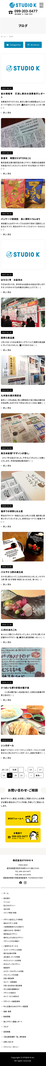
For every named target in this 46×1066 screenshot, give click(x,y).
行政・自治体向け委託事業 (13, 985)
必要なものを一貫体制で (12, 930)
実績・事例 (7, 1011)
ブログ (5, 1026)
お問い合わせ (8, 1041)
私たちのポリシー (10, 905)
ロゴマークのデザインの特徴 (13, 971)
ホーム (5, 893)
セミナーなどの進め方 (11, 996)
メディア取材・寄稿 (10, 913)
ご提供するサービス (10, 946)
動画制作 (7, 967)
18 (4, 775)
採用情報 (6, 1031)
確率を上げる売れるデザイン (13, 937)
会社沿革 (7, 909)
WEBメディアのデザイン (12, 964)
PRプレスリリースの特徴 (12, 960)
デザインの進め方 (10, 993)
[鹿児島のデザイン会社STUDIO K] (23, 5)
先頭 (14, 769)
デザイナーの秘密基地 (11, 1001)
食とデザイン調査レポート (12, 1021)
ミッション (7, 902)
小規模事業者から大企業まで (14, 927)
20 (16, 775)
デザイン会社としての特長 (13, 919)
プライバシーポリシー (11, 1047)
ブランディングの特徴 (11, 975)
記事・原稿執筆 (9, 978)
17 (40, 769)
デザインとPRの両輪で (11, 941)
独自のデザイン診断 (10, 923)
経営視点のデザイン (10, 934)
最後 (38, 775)
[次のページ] (31, 775)
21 (21, 775)
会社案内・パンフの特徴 (12, 957)
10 (30, 769)
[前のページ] (21, 769)
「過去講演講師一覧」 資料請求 (14, 1036)
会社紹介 (6, 898)
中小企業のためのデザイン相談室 (15, 1006)
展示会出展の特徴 (10, 953)
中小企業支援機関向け (12, 989)
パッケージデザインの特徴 (13, 950)
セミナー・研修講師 (10, 982)
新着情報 (6, 1016)
